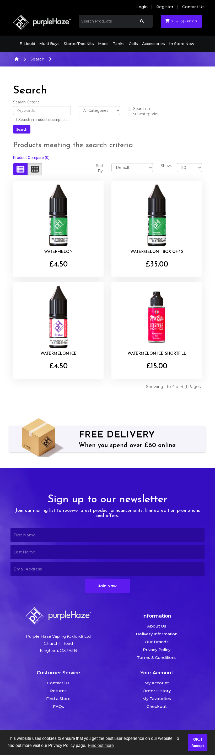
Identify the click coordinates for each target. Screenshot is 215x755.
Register (165, 6)
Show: (165, 165)
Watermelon (58, 252)
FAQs (58, 706)
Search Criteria (26, 102)
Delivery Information (157, 633)
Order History (157, 690)
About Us (156, 626)
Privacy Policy (156, 649)
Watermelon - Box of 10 (156, 252)
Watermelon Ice (58, 354)
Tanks (119, 43)
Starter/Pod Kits (79, 43)
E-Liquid (27, 43)
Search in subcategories (146, 111)
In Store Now (181, 43)
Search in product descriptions (43, 120)
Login (142, 6)
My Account (156, 682)
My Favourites (156, 698)
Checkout (157, 706)
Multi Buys (49, 43)
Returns (58, 690)
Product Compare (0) (31, 157)
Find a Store (58, 698)
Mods (103, 43)
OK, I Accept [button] (197, 742)
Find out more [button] (101, 745)
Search (37, 59)
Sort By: (100, 168)
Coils (133, 43)
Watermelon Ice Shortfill (156, 354)
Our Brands (157, 641)
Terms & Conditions (156, 657)
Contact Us (193, 6)
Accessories (153, 43)
